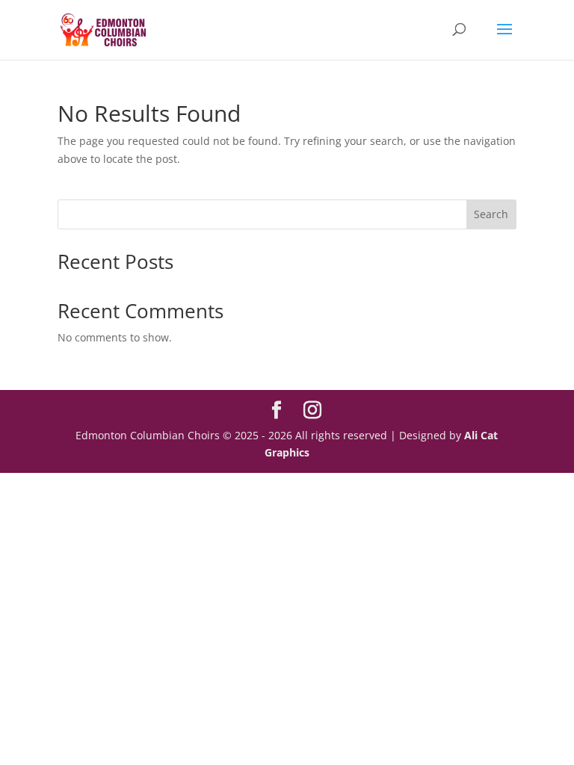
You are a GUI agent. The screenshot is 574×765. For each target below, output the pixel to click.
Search (491, 214)
